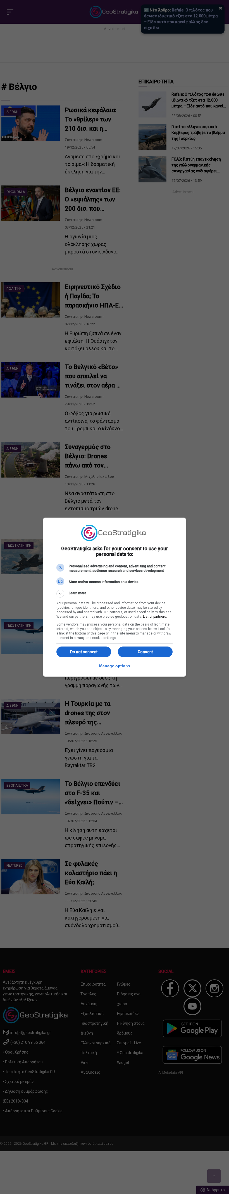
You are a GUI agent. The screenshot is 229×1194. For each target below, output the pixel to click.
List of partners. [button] (155, 617)
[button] (114, 594)
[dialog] (114, 597)
